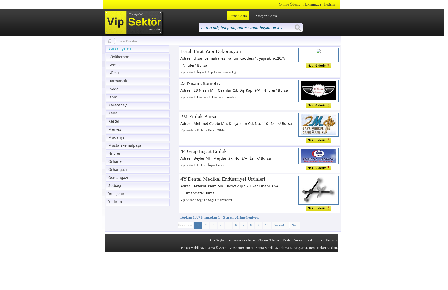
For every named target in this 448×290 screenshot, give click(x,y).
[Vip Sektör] (112, 41)
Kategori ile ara (266, 16)
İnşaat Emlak (216, 165)
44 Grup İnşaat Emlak (203, 151)
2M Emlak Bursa (198, 116)
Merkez (114, 129)
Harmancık (117, 80)
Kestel (113, 121)
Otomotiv (203, 97)
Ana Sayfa (216, 240)
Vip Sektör (187, 72)
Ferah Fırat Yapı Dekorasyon (210, 51)
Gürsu (113, 72)
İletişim (329, 4)
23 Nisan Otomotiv (200, 83)
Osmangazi (118, 177)
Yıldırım (115, 201)
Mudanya (116, 137)
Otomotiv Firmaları (224, 97)
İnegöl (114, 88)
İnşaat (201, 72)
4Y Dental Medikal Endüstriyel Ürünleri (222, 179)
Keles (113, 113)
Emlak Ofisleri (217, 130)
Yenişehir (116, 193)
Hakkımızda (312, 4)
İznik (112, 97)
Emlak (201, 130)
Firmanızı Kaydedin (241, 240)
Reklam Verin (292, 240)
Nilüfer (114, 153)
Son (294, 225)
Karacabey (117, 105)
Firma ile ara (238, 16)
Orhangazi (117, 169)
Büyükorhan (118, 56)
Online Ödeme (289, 4)
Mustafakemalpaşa (124, 145)
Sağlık (201, 200)
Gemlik (114, 64)
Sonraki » (280, 225)
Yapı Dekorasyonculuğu (222, 72)
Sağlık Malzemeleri (220, 200)
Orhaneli (116, 161)
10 (266, 225)
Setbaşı (114, 185)
